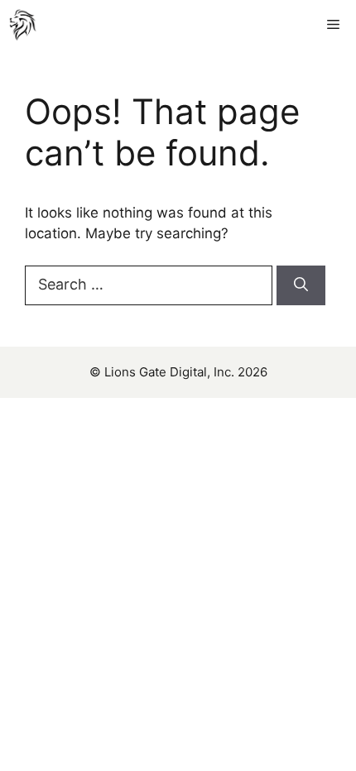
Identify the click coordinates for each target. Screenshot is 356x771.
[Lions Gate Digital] (22, 25)
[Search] (301, 285)
